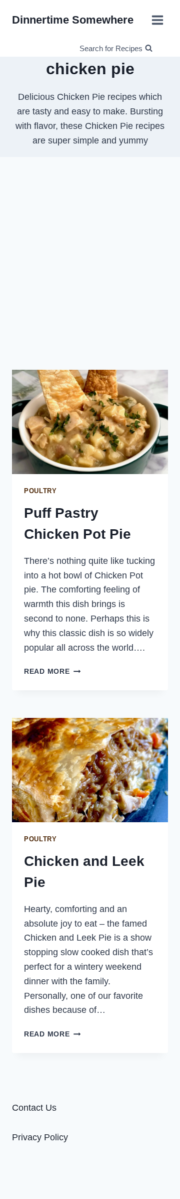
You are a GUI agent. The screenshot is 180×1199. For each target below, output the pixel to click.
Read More (52, 671)
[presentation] (90, 422)
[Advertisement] (90, 263)
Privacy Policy (40, 1137)
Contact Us (34, 1108)
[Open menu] (157, 20)
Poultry (40, 491)
